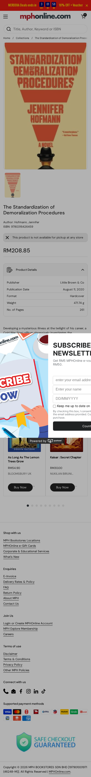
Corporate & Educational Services (26, 551)
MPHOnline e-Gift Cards (19, 546)
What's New (11, 557)
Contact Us (11, 604)
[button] (83, 16)
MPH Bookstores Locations (21, 540)
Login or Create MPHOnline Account (28, 623)
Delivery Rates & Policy (18, 582)
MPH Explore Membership (20, 628)
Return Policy (12, 593)
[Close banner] (87, 6)
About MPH (11, 598)
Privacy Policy (12, 665)
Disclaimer (10, 654)
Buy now (20, 487)
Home (6, 38)
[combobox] (45, 29)
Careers (8, 634)
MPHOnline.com (59, 771)
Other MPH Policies (16, 670)
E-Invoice (9, 576)
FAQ (6, 587)
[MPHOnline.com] (45, 16)
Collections (22, 38)
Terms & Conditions (16, 659)
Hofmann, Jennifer (26, 222)
